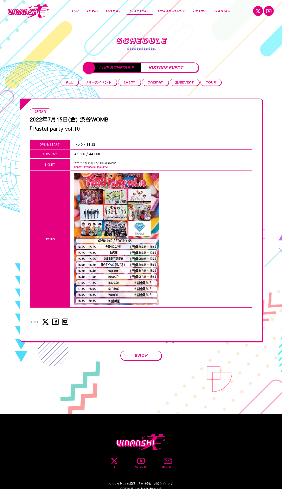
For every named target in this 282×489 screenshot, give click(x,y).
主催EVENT (184, 82)
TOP (75, 11)
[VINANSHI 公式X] (258, 11)
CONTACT (222, 11)
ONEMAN (155, 82)
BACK (141, 355)
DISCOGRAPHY (171, 11)
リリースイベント (98, 82)
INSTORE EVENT (165, 67)
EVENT (129, 82)
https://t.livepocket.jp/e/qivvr (91, 167)
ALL (69, 82)
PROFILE (113, 11)
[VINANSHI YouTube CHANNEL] (269, 11)
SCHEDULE (139, 11)
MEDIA (199, 11)
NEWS (92, 11)
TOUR (211, 82)
